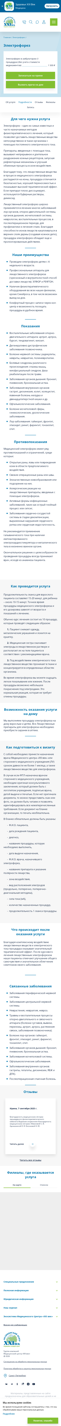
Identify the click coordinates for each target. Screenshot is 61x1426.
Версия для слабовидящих (15, 1325)
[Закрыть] (2, 6)
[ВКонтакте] (6, 1384)
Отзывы (39, 102)
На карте (17, 1185)
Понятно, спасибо (42, 1420)
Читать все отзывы (30, 1160)
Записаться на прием (30, 75)
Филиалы (50, 102)
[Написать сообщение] (37, 22)
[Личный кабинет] (44, 22)
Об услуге (10, 102)
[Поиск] (31, 22)
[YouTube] (33, 1384)
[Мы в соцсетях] (17, 1384)
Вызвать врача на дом (30, 84)
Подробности (25, 102)
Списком (44, 1185)
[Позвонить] (24, 22)
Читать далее (17, 1144)
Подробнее (9, 1413)
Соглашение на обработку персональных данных (25, 1361)
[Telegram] (12, 1384)
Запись (30, 107)
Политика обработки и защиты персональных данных (27, 1368)
